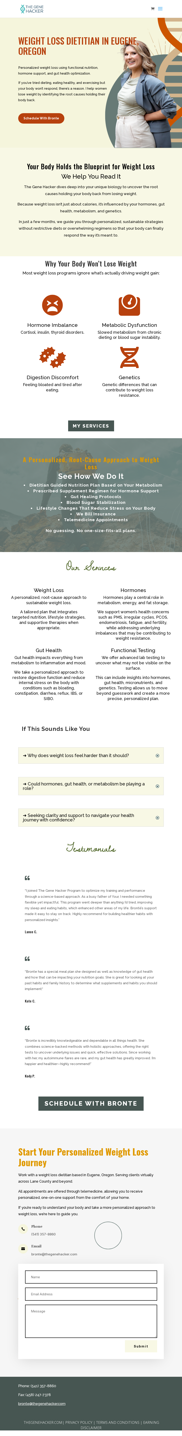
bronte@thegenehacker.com (54, 1254)
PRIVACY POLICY (78, 1422)
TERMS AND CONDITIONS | (119, 1422)
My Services (91, 426)
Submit (141, 1346)
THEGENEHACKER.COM (42, 1422)
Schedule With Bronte (41, 118)
